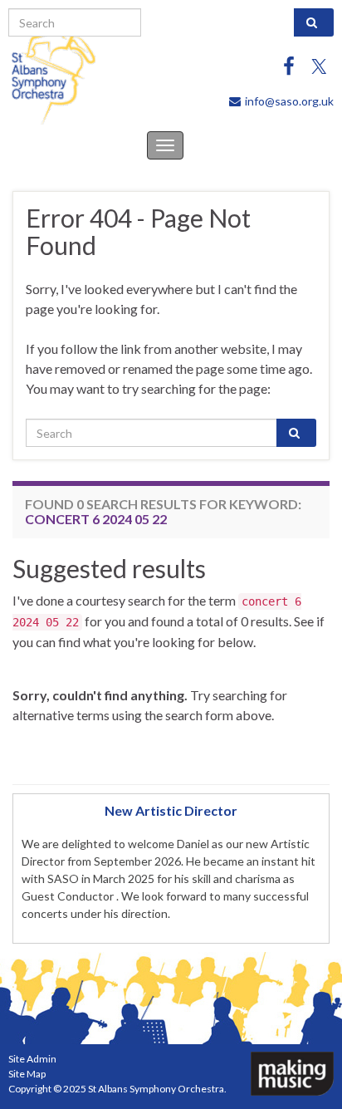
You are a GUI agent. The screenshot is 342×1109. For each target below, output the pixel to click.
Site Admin (32, 1059)
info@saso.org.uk (289, 101)
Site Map (27, 1073)
